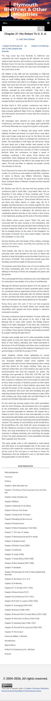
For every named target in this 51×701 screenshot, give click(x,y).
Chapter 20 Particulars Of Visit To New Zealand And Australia (12, 49)
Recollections (10, 641)
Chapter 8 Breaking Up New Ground (18, 519)
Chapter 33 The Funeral (14, 632)
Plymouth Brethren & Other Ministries (25, 9)
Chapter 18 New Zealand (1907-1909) (19, 563)
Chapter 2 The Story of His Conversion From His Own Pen (25, 491)
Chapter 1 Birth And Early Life (16, 486)
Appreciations (10, 645)
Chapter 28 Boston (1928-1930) (17, 610)
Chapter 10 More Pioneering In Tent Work (21, 528)
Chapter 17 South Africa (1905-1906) (19, 559)
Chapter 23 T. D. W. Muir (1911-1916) (19, 588)
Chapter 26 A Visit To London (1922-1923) (21, 601)
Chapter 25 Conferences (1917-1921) (19, 597)
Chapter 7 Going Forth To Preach (17, 515)
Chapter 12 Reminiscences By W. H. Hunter (21, 537)
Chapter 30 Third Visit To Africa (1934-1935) (22, 619)
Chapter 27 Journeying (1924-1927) (18, 605)
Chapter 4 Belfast (11, 501)
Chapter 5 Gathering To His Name (18, 506)
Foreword (8, 477)
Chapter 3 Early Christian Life (16, 497)
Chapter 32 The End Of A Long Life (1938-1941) (23, 627)
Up (26, 46)
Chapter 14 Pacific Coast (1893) (17, 546)
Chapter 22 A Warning (40, 46)
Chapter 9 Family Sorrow (14, 523)
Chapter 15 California (13, 550)
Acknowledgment (11, 472)
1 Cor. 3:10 (19, 237)
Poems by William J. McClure (16, 636)
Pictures (8, 654)
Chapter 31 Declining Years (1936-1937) (20, 623)
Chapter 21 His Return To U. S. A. (17, 579)
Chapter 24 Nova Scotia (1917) (17, 592)
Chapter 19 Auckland (13, 567)
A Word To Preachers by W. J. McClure (20, 649)
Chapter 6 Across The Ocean (16, 510)
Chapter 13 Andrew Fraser (15, 541)
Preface (8, 481)
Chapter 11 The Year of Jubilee (17, 532)
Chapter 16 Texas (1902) (14, 554)
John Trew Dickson (27, 39)
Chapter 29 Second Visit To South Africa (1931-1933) (25, 614)
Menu (5, 23)
